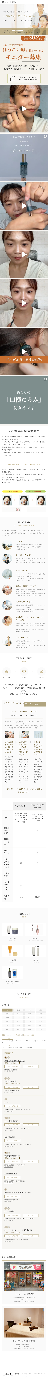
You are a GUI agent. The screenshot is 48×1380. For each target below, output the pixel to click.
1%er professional (12, 1156)
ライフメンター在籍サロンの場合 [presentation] (14, 703)
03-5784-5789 (8, 1111)
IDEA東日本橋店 (10, 1173)
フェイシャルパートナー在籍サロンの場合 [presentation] (35, 704)
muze (6, 1102)
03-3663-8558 (8, 1183)
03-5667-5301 (8, 1092)
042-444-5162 (8, 1201)
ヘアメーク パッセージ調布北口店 (18, 1230)
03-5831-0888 (8, 1146)
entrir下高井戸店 (11, 1121)
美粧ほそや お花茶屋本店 (14, 1061)
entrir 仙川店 (9, 1211)
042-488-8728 (8, 1241)
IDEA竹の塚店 (9, 1137)
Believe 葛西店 (10, 1081)
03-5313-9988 (8, 1220)
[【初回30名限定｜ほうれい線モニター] (24, 60)
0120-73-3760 (8, 1130)
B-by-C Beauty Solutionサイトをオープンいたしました (20, 32)
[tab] (13, 703)
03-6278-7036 (8, 1167)
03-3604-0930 (8, 1071)
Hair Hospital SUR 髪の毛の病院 (17, 1192)
